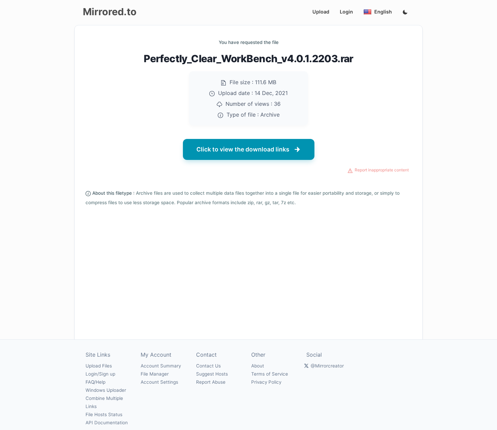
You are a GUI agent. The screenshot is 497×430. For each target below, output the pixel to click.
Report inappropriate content (382, 169)
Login (346, 12)
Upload (320, 12)
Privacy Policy (266, 382)
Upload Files (99, 365)
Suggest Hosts (212, 374)
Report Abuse (211, 382)
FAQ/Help (95, 382)
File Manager (155, 374)
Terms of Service (269, 374)
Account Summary (161, 365)
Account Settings (159, 382)
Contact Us (208, 365)
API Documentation (107, 422)
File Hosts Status (104, 414)
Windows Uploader (106, 390)
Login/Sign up (100, 374)
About (257, 365)
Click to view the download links (242, 149)
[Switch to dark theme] (405, 12)
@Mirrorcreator (327, 365)
